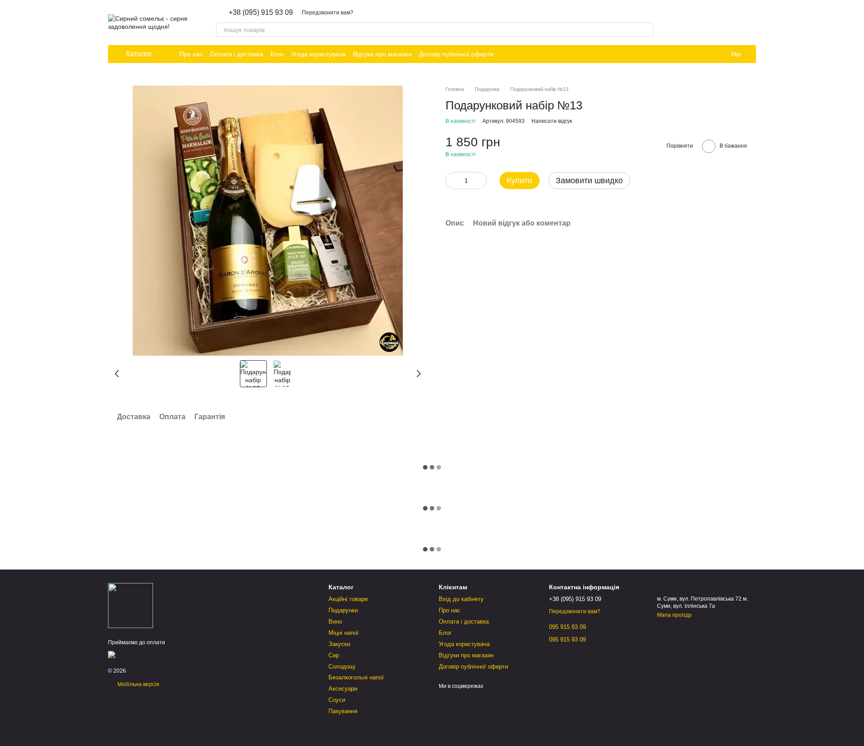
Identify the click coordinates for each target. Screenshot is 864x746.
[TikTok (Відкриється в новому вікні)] (517, 54)
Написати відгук (551, 121)
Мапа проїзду (674, 615)
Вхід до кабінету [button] (461, 599)
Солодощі (342, 666)
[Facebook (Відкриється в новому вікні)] (527, 54)
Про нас (191, 54)
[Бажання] (702, 22)
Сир (333, 655)
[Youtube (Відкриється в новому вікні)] (538, 54)
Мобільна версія (137, 684)
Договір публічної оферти (456, 54)
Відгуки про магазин (382, 54)
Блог (277, 54)
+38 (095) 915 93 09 (261, 12)
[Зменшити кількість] (452, 180)
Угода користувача (318, 54)
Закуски (339, 644)
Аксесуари (342, 688)
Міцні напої (343, 632)
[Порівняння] (725, 22)
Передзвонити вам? (327, 12)
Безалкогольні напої (356, 677)
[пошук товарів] (646, 30)
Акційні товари (348, 599)
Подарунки (343, 610)
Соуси (336, 699)
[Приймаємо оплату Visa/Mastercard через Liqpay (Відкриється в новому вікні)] (173, 654)
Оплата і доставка (236, 54)
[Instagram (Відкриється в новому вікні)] (506, 54)
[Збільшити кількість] (480, 180)
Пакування (342, 711)
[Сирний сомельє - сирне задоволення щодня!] (130, 605)
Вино (335, 621)
